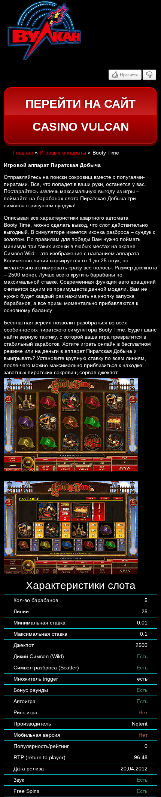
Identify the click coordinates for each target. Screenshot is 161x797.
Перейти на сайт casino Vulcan (80, 115)
